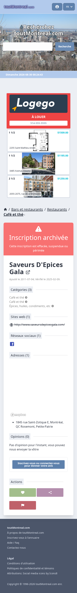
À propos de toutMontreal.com (25, 532)
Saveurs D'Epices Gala (36, 268)
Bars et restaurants (27, 209)
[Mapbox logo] (18, 415)
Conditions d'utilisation (21, 563)
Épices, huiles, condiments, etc (30, 306)
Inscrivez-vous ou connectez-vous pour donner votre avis (38, 464)
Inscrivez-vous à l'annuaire (23, 537)
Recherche (64, 46)
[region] (38, 389)
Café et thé (13, 214)
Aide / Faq (13, 542)
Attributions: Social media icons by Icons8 (32, 573)
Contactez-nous (16, 547)
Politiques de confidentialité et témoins (30, 568)
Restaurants (57, 209)
